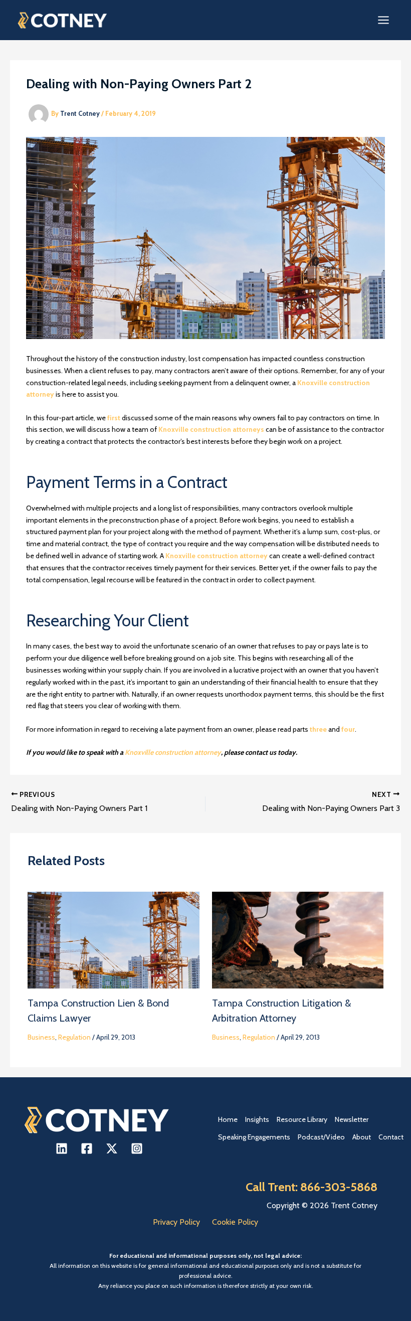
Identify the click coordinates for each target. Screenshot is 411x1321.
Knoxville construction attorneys (212, 429)
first (113, 417)
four (348, 729)
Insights (257, 1119)
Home (228, 1119)
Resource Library (302, 1119)
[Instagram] (137, 1148)
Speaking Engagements (254, 1136)
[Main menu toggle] (383, 20)
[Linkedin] (62, 1148)
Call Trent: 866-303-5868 (311, 1187)
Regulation (74, 1037)
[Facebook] (87, 1148)
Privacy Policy (176, 1222)
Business (41, 1037)
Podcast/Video (321, 1136)
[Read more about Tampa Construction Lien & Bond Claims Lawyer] (113, 939)
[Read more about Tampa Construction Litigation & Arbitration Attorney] (298, 939)
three (318, 729)
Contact (390, 1136)
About (361, 1136)
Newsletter (351, 1119)
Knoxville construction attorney (216, 555)
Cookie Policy (235, 1222)
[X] (112, 1148)
